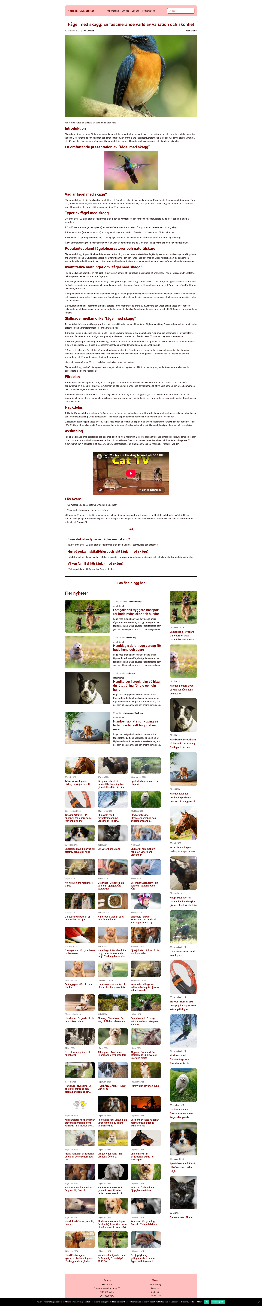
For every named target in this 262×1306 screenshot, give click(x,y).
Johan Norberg (135, 602)
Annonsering (113, 11)
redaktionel (191, 30)
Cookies (135, 11)
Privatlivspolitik (218, 1302)
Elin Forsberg (130, 637)
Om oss (125, 11)
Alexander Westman (134, 713)
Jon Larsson (88, 30)
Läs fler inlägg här (131, 583)
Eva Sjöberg (129, 673)
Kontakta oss (148, 11)
